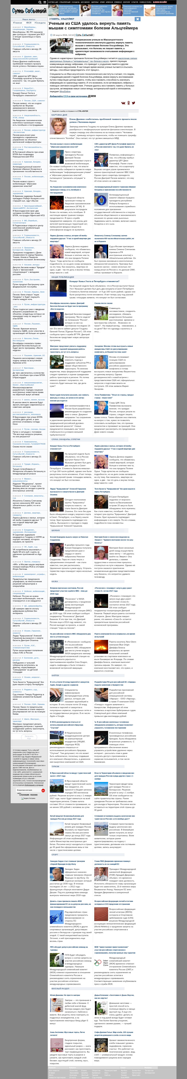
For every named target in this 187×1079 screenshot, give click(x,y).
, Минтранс (34, 719)
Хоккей (124, 1073)
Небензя (28, 591)
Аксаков (27, 265)
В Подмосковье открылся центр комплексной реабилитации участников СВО (28, 227)
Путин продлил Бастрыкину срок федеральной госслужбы (28, 285)
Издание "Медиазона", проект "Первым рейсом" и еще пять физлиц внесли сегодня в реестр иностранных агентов (29, 487)
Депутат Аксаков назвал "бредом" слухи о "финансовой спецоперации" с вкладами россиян (29, 270)
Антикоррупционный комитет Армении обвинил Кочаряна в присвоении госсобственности (27, 169)
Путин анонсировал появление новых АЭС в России (28, 651)
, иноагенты (38, 496)
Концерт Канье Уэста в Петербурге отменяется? (25, 94)
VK (25, 547)
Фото (51, 1075)
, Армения (37, 355)
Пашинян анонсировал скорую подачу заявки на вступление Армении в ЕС (28, 360)
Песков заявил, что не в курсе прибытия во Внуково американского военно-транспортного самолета (27, 106)
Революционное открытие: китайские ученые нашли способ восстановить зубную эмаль (68, 10)
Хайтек (55, 675)
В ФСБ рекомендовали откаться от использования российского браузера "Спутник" (66, 725)
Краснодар (28, 368)
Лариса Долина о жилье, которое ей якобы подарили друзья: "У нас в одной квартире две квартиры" (29, 521)
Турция (27, 464)
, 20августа (29, 621)
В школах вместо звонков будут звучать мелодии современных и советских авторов (29, 404)
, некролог (35, 677)
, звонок (33, 400)
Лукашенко (29, 248)
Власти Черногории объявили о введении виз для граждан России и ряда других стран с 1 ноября (114, 776)
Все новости (54, 1071)
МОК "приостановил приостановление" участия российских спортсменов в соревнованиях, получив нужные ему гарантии (115, 950)
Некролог (126, 2)
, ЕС (43, 355)
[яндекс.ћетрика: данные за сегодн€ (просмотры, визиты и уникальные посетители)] (28, 798)
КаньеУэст (28, 88)
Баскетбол (136, 1071)
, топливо (34, 429)
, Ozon (41, 292)
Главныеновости (31, 44)
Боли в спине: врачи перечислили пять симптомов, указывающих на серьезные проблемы (165, 10)
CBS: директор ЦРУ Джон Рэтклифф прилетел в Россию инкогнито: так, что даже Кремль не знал (28, 79)
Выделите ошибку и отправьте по (70, 111)
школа (27, 400)
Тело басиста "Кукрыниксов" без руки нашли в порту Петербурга (28, 683)
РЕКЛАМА (34, 795)
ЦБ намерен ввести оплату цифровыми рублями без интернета (26, 610)
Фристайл (136, 1075)
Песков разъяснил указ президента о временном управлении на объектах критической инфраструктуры (27, 138)
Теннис (124, 1075)
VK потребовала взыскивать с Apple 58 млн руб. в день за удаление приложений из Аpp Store (27, 553)
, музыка (41, 400)
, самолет (41, 101)
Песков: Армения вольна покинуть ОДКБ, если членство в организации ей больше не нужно (29, 330)
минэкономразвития (33, 383)
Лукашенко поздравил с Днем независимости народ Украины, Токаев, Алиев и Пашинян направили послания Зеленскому (29, 256)
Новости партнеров (57, 1078)
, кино (34, 56)
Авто (106, 1073)
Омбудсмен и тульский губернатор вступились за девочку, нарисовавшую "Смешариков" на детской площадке (25, 667)
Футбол (124, 1071)
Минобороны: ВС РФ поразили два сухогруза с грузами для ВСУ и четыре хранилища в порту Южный (29, 35)
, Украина (29, 29)
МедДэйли (65, 91)
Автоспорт (136, 1073)
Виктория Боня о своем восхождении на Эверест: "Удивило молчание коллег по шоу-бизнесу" (114, 540)
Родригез (28, 689)
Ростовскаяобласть (32, 147)
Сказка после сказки (22, 446)
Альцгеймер (67, 19)
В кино (84, 1071)
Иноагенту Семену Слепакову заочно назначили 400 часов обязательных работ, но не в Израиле (27, 504)
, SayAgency (31, 90)
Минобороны (29, 27)
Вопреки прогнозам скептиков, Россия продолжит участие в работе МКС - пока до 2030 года (68, 591)
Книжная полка (145, 2)
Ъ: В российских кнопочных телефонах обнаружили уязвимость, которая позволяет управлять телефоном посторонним (114, 725)
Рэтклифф (29, 71)
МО (25, 221)
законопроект (30, 574)
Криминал (118, 2)
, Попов (35, 338)
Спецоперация (64, 2)
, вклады (35, 265)
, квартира (35, 513)
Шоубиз (56, 530)
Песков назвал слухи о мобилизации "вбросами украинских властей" (25, 183)
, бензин (41, 429)
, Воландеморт (30, 532)
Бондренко (29, 530)
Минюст (27, 479)
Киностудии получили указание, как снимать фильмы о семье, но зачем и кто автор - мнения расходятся (69, 398)
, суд (35, 547)
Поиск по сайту (161, 2)
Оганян (27, 631)
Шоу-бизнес (85, 2)
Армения (28, 162)
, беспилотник (19, 132)
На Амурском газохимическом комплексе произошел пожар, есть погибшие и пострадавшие (28, 122)
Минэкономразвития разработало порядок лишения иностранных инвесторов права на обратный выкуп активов (28, 391)
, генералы (35, 562)
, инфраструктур (38, 130)
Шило (26, 719)
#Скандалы (40, 23)
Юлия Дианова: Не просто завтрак (65, 995)
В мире (52, 1073)
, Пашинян (35, 324)
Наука (55, 582)
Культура (134, 2)
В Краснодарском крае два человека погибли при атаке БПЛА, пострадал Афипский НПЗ (29, 213)
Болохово (28, 658)
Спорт (55, 855)
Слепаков (28, 496)
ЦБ (25, 606)
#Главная (17, 23)
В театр (73, 1078)
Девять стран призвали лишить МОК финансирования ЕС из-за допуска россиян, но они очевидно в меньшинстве (70, 904)
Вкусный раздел (60, 989)
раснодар (28, 412)
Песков (27, 101)
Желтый (84, 1075)
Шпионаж (109, 2)
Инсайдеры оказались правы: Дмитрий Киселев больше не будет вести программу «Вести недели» (28, 346)
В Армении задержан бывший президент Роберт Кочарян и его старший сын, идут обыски (28, 198)
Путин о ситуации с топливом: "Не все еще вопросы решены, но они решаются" (28, 434)
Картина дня (53, 2)
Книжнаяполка (30, 442)
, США (33, 101)
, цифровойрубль (34, 606)
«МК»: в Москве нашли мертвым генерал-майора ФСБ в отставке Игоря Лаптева (28, 566)
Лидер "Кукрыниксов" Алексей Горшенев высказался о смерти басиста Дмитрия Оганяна (28, 637)
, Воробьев (32, 221)
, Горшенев (35, 631)
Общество (96, 1071)
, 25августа (29, 46)
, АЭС (32, 645)
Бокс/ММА (125, 1078)
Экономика (74, 1073)
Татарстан (149, 1071)
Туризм (55, 767)
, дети (35, 658)
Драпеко (28, 56)
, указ (15, 306)
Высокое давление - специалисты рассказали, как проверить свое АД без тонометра (101, 10)
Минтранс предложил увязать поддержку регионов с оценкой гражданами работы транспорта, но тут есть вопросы (29, 727)
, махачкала (35, 414)
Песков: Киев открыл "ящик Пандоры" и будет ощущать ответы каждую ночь (26, 296)
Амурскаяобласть (32, 115)
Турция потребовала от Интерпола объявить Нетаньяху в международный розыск (29, 471)
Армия (102, 2)
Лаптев (27, 562)
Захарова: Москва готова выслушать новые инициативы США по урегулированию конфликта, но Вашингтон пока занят (114, 349)
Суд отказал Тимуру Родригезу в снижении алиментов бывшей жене (28, 696)
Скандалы (76, 2)
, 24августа (29, 237)
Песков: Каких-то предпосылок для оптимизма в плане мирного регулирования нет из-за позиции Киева (29, 710)
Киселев (28, 338)
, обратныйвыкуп (26, 385)
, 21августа (29, 454)
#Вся (28, 23)
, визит (37, 71)
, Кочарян (36, 162)
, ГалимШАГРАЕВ (37, 444)
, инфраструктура (37, 304)
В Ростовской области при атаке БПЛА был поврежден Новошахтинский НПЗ (28, 154)
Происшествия (110, 1071)
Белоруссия (150, 1073)
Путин (27, 304)
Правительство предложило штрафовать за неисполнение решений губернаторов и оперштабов (27, 582)
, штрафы (40, 574)
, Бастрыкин (34, 279)
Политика (74, 1071)
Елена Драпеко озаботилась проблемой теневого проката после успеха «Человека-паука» (28, 63)
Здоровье (95, 2)
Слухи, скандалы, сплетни (66, 439)
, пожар (21, 118)
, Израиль (35, 464)
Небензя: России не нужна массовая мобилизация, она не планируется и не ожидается (28, 598)
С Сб (84, 35)
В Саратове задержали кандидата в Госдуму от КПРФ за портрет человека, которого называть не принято (29, 538)
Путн (26, 279)
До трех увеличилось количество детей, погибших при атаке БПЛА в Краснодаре (29, 375)
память (55, 19)
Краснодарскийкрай (32, 206)
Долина (27, 513)
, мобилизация (37, 176)
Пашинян (28, 355)
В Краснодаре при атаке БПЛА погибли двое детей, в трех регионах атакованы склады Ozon (28, 420)
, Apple (30, 547)
